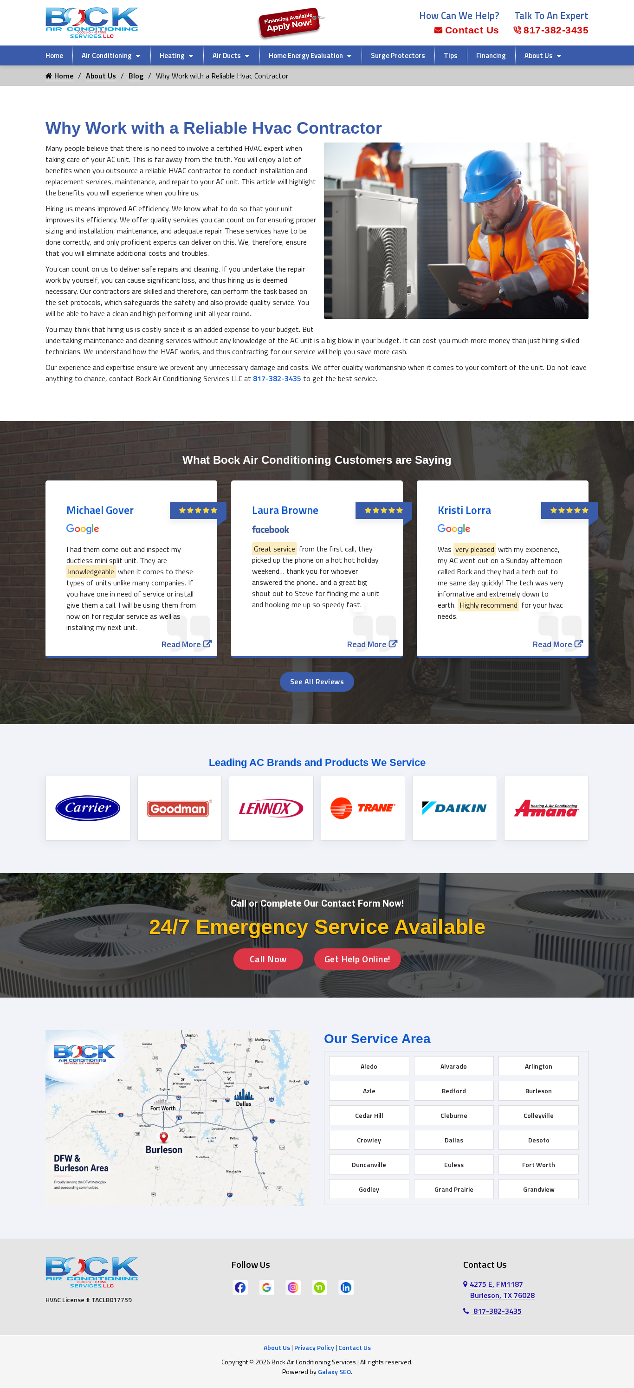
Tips (451, 55)
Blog (136, 75)
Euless (454, 1164)
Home (54, 55)
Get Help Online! (357, 959)
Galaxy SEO (334, 1371)
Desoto (539, 1140)
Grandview (539, 1189)
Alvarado (453, 1066)
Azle (369, 1091)
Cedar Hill (369, 1115)
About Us (538, 55)
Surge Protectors (398, 55)
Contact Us (472, 30)
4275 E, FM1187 (502, 1289)
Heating (172, 55)
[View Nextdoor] (320, 1286)
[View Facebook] (240, 1286)
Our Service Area (377, 1038)
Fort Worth (538, 1164)
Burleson (538, 1091)
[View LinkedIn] (346, 1286)
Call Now (268, 959)
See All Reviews (317, 681)
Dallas (454, 1140)
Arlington (538, 1066)
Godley (369, 1189)
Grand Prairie (453, 1189)
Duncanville (369, 1164)
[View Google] (267, 1286)
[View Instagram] (293, 1286)
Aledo (369, 1066)
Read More (181, 644)
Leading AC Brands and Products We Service (317, 762)
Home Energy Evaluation (306, 55)
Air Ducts (227, 55)
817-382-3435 (556, 30)
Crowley (369, 1140)
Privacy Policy (314, 1347)
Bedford (454, 1091)
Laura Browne (285, 509)
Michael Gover (100, 509)
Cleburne (453, 1115)
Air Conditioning (107, 55)
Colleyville (539, 1115)
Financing (491, 55)
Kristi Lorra (464, 509)
